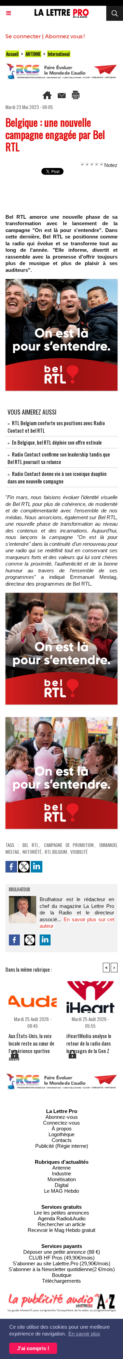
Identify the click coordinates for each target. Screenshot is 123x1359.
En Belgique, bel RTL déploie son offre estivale (57, 442)
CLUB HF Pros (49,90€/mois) (62, 1258)
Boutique (61, 1275)
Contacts (62, 1140)
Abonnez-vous (61, 1117)
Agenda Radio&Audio (61, 1218)
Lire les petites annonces (61, 1213)
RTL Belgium (56, 851)
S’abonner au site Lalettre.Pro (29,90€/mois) (61, 1263)
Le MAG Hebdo (61, 1191)
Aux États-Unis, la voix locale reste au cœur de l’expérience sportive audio (31, 1040)
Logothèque (61, 1134)
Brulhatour (19, 889)
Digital (61, 1185)
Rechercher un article (61, 1224)
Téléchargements (61, 1281)
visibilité (78, 851)
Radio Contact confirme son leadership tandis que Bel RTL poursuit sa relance (59, 457)
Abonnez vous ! (65, 36)
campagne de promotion (69, 844)
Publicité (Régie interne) (61, 1146)
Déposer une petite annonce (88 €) (61, 1252)
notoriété (32, 851)
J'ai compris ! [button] (33, 1348)
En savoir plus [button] (84, 1334)
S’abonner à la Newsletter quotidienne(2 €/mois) (62, 1269)
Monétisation (61, 1179)
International (59, 53)
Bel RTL (30, 844)
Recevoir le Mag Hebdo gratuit (61, 1230)
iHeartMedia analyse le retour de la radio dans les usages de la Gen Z (88, 1040)
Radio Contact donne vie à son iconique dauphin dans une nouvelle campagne (57, 477)
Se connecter (23, 36)
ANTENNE (33, 53)
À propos (62, 1128)
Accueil (12, 53)
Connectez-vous (61, 1123)
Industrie (61, 1173)
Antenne (61, 1168)
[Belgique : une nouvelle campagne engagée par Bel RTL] (61, 282)
